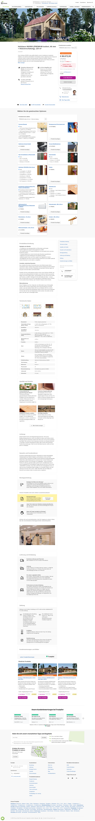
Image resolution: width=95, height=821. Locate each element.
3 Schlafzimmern (21, 805)
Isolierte (74, 805)
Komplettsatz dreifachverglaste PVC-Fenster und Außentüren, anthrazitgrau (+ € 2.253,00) (27, 194)
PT (47, 818)
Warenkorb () (90, 2)
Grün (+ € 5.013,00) (24, 160)
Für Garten (53, 805)
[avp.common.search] (93, 6)
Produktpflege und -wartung (35, 793)
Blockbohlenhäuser (46, 805)
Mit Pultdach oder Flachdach (30, 808)
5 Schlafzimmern (37, 805)
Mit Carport (27, 809)
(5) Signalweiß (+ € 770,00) (25, 177)
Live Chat (2, 818)
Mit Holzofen (76, 810)
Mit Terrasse (79, 806)
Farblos (50, 167)
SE (51, 818)
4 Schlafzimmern (29, 805)
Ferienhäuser (42, 803)
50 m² (58, 803)
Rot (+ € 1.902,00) (54, 158)
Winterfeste (54, 803)
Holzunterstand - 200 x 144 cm (56, 204)
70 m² (61, 803)
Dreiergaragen (21, 809)
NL (49, 818)
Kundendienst (83, 2)
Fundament (31, 781)
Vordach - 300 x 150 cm (54, 216)
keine (21, 126)
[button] (24, 306)
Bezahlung (31, 765)
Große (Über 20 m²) (50, 806)
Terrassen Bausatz (22, 124)
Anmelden (44, 737)
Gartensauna (37, 810)
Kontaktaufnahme (51, 773)
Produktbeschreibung (64, 241)
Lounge (62, 806)
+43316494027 (38, 3)
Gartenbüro (57, 806)
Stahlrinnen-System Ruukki (24, 143)
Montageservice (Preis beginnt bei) (57, 124)
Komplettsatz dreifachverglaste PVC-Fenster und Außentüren (26, 187)
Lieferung (31, 767)
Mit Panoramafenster (32, 812)
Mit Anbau (67, 806)
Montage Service (33, 769)
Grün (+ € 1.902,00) (54, 161)
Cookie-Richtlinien (70, 767)
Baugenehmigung (33, 779)
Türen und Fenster (33, 789)
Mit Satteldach (20, 808)
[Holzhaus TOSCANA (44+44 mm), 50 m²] (67, 669)
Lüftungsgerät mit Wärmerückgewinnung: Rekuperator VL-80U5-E (26, 205)
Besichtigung (50, 769)
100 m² (65, 803)
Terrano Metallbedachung (54, 143)
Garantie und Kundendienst (65, 249)
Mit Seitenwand (26, 810)
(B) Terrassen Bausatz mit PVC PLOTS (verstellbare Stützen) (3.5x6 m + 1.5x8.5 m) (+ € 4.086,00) (27, 133)
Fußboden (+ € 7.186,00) (55, 193)
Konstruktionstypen (33, 783)
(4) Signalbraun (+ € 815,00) (25, 174)
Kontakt (77, 2)
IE (54, 818)
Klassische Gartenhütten (20, 806)
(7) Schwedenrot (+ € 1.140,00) (26, 179)
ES (45, 818)
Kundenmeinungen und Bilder (66, 261)
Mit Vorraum (56, 810)
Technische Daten (63, 244)
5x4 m (61, 808)
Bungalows (48, 803)
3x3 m (47, 808)
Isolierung (31, 785)
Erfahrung (50, 767)
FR (39, 818)
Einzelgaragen (80, 808)
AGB (68, 765)
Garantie (31, 771)
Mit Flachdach (40, 809)
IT (43, 818)
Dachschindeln (52, 154)
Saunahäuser (43, 810)
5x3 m (58, 808)
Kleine (27, 803)
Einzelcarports (61, 809)
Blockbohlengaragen (48, 809)
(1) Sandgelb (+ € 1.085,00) (25, 171)
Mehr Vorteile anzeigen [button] (38, 425)
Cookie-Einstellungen (71, 771)
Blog (49, 771)
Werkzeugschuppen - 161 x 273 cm (26, 227)
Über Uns (50, 765)
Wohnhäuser (36, 803)
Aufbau (30, 795)
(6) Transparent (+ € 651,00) (25, 181)
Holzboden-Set (52, 186)
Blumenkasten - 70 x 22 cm (24, 216)
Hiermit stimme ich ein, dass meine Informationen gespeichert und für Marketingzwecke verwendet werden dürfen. (28, 742)
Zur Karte (15, 756)
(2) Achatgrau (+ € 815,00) (25, 172)
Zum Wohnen (59, 805)
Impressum (69, 769)
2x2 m (44, 808)
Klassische (18, 803)
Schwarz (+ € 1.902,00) (55, 160)
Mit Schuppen (73, 806)
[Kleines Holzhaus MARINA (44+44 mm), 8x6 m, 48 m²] (47, 669)
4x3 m (51, 808)
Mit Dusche (62, 810)
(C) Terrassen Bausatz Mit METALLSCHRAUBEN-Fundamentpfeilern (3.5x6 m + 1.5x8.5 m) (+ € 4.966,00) (27, 137)
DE (41, 818)
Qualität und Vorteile (64, 247)
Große (31, 803)
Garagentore (32, 791)
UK (37, 818)
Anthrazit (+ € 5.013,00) (24, 161)
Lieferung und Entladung (65, 255)
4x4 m (54, 808)
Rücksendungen (32, 773)
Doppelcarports (68, 809)
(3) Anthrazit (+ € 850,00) (25, 176)
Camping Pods (67, 808)
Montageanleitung (63, 252)
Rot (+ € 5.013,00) (23, 158)
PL (53, 818)
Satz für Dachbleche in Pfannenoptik (26, 154)
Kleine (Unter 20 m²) (41, 806)
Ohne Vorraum (50, 810)
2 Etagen (69, 803)
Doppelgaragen (14, 809)
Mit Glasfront (39, 808)
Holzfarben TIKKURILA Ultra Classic (26, 167)
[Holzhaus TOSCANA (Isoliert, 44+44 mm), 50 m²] (27, 669)
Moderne (24, 803)
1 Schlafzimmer (75, 803)
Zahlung (61, 258)
